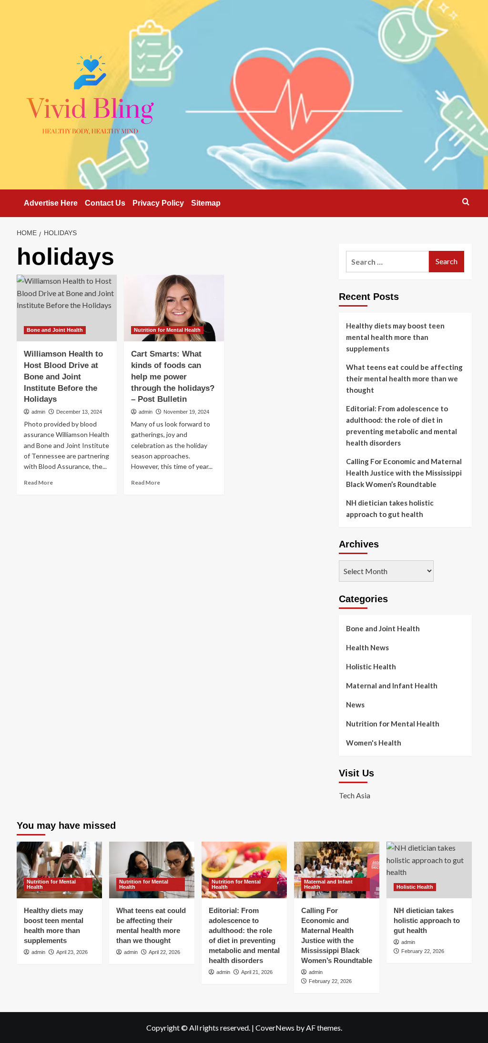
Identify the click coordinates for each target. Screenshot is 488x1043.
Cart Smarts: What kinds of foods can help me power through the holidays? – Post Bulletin (172, 376)
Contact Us (105, 203)
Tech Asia (354, 795)
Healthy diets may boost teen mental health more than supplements (395, 337)
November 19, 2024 (186, 412)
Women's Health (373, 742)
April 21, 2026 (257, 972)
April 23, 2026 (72, 952)
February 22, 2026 (330, 981)
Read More (38, 482)
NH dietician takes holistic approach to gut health (390, 508)
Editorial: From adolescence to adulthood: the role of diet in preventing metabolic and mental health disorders (401, 425)
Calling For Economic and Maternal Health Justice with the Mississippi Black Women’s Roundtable (404, 472)
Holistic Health (371, 666)
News (355, 704)
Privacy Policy (158, 203)
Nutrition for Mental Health (167, 330)
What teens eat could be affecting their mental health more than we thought (404, 378)
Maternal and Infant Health (391, 685)
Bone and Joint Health (55, 330)
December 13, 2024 (79, 412)
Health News (367, 647)
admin (38, 412)
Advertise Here (51, 203)
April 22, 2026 (164, 952)
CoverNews (275, 1027)
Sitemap (206, 203)
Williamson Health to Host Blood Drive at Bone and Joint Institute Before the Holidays (63, 376)
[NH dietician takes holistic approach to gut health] (429, 870)
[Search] (466, 201)
